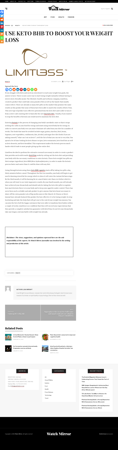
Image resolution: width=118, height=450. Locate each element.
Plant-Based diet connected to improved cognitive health (62, 336)
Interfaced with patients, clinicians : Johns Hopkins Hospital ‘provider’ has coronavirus (61, 348)
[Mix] (28, 89)
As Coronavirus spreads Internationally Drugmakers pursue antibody (25, 347)
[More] (35, 89)
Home (6, 1)
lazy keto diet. (49, 114)
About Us (13, 1)
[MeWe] (24, 89)
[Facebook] (6, 89)
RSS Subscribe (108, 25)
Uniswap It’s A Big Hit (16, 314)
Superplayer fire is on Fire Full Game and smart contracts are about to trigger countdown (58, 314)
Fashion (71, 17)
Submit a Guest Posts (76, 1)
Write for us (63, 1)
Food (53, 17)
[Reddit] (14, 89)
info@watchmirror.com (18, 386)
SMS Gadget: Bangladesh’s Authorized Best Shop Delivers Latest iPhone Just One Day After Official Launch (95, 388)
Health (61, 17)
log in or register (105, 8)
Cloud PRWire (49, 380)
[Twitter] (10, 89)
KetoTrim (32, 155)
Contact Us (22, 1)
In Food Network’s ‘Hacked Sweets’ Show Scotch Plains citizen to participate (25, 336)
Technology (48, 395)
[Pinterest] (21, 89)
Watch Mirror (18, 434)
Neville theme (102, 434)
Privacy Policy (52, 1)
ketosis (15, 122)
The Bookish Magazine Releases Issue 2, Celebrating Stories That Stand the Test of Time (95, 379)
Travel (46, 398)
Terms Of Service (40, 1)
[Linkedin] (17, 89)
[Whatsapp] (32, 89)
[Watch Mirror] (59, 8)
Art (45, 17)
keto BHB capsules (38, 170)
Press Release (49, 392)
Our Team (30, 1)
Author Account (90, 1)
